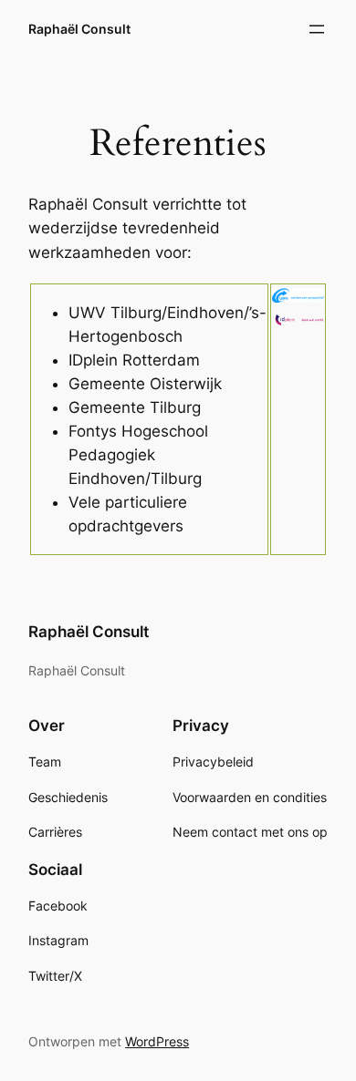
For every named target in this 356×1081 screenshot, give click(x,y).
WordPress (157, 1041)
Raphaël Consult (79, 28)
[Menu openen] (317, 29)
